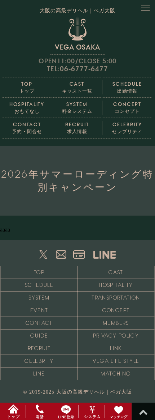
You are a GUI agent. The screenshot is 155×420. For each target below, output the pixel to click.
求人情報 (77, 128)
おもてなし (26, 107)
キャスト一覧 (77, 87)
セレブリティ (127, 128)
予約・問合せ (27, 128)
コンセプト (127, 107)
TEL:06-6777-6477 (77, 69)
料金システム (77, 107)
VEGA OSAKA (77, 47)
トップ (27, 87)
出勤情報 (127, 87)
